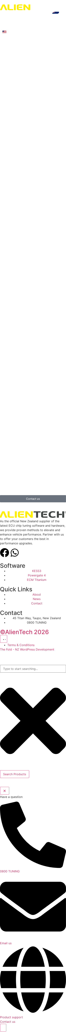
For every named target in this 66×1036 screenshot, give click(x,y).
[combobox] (33, 669)
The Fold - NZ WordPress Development (27, 649)
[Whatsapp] (14, 552)
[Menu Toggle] (3, 639)
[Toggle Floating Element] (3, 1028)
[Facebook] (4, 552)
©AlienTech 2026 (24, 632)
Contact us (7, 1021)
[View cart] (9, 25)
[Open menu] (4, 19)
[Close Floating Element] (4, 791)
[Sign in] (2, 25)
